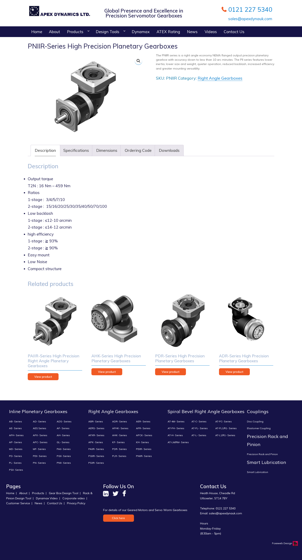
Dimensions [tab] (106, 150)
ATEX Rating (168, 31)
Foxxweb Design (282, 543)
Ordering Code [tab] (138, 150)
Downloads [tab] (169, 150)
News (192, 31)
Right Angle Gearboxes (220, 78)
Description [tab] (45, 150)
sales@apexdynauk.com (249, 18)
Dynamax (141, 31)
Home (36, 31)
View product (43, 377)
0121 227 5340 (250, 9)
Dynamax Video (47, 498)
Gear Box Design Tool (63, 493)
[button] (138, 61)
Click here (118, 518)
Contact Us (234, 31)
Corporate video (73, 498)
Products (75, 31)
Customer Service (18, 503)
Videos (211, 31)
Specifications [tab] (76, 150)
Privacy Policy (76, 503)
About (54, 31)
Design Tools (107, 31)
